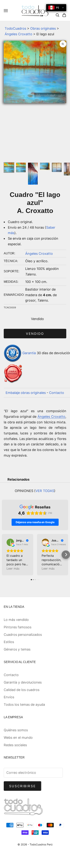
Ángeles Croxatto (18, 34)
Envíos (9, 697)
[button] (4, 554)
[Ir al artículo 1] (9, 167)
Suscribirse (22, 786)
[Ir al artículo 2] (21, 167)
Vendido (35, 334)
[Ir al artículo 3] (33, 173)
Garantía (29, 353)
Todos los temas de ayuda (24, 704)
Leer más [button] (13, 568)
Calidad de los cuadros (21, 690)
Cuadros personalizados (23, 635)
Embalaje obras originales (26, 393)
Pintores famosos (17, 627)
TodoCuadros (15, 28)
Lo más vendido (16, 620)
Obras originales (43, 28)
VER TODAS (44, 491)
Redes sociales (15, 745)
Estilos (9, 642)
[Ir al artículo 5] (57, 167)
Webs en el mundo (18, 737)
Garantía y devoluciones (23, 682)
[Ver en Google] (10, 542)
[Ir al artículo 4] (45, 166)
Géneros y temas (17, 649)
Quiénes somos (16, 730)
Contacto (56, 393)
